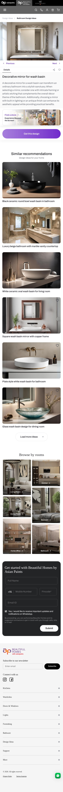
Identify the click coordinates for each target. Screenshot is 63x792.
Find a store (10, 115)
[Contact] (41, 10)
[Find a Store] (52, 10)
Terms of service (21, 776)
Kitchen (45, 483)
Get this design (31, 133)
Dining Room (15, 514)
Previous (10, 63)
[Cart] (58, 10)
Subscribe (52, 666)
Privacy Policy (7, 776)
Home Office (16, 551)
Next (54, 63)
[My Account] (47, 10)
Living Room (16, 492)
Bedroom (44, 520)
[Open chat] (58, 775)
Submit (49, 628)
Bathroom (45, 551)
